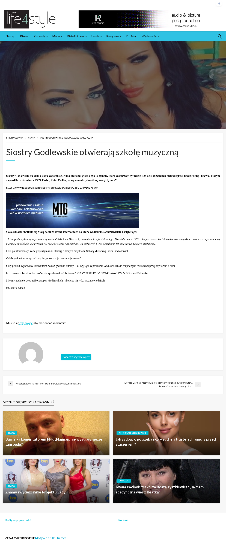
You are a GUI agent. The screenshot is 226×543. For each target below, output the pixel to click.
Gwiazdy (39, 36)
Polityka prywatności (18, 520)
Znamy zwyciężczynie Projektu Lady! (36, 492)
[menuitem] (10, 36)
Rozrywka (112, 36)
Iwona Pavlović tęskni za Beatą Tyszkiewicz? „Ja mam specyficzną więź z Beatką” (160, 489)
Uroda (95, 36)
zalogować (25, 322)
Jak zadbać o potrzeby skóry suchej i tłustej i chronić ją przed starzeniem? (166, 441)
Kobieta (131, 36)
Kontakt (123, 520)
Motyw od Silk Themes (50, 538)
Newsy (10, 36)
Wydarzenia (149, 36)
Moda (56, 36)
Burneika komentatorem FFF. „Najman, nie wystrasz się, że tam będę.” (53, 441)
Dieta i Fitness (75, 36)
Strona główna (14, 138)
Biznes (24, 36)
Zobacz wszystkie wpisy (76, 356)
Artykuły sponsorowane (132, 433)
